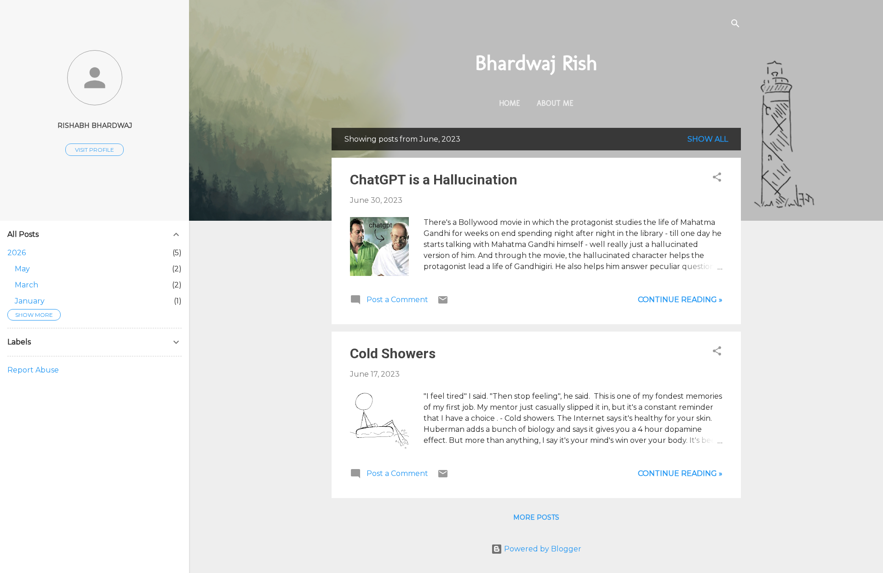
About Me (555, 103)
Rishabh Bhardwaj (94, 125)
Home (509, 103)
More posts (536, 517)
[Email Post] (442, 302)
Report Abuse (33, 370)
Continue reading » (680, 299)
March (26, 285)
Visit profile (94, 149)
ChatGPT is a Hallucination (433, 180)
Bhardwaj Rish (536, 63)
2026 (16, 252)
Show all (708, 139)
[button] (716, 179)
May (22, 268)
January (30, 301)
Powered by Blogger (541, 548)
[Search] (735, 25)
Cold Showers (393, 353)
